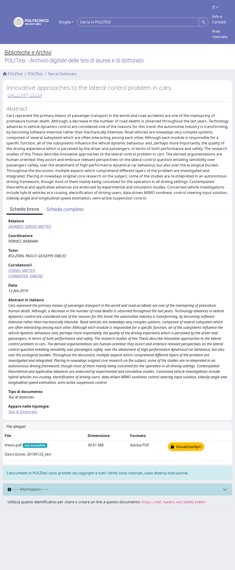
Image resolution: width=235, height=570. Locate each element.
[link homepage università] (28, 22)
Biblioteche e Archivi (28, 52)
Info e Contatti (219, 19)
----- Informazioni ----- (29, 489)
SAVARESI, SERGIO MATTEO (29, 226)
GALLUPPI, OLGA (24, 95)
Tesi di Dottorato (62, 73)
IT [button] (213, 7)
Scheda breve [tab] (24, 209)
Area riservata (219, 34)
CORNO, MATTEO (21, 270)
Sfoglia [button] (65, 22)
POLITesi (15, 73)
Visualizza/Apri (187, 446)
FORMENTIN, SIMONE (25, 276)
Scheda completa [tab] (65, 209)
